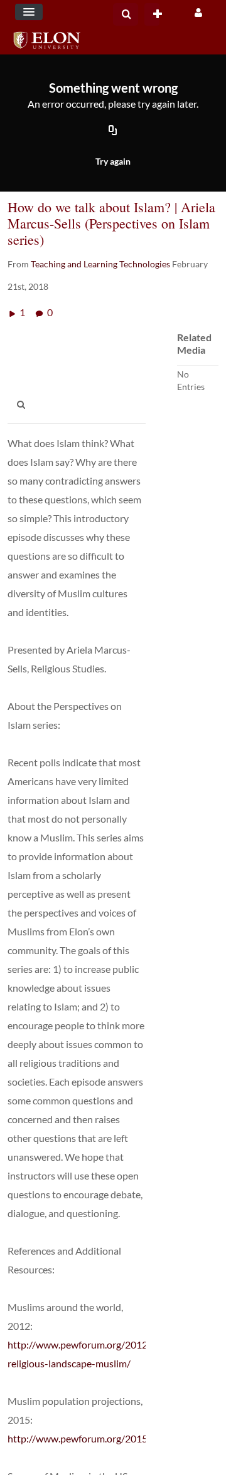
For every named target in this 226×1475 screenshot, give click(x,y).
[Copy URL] (113, 131)
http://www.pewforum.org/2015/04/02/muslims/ (114, 1438)
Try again (113, 161)
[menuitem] (125, 14)
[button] (29, 12)
